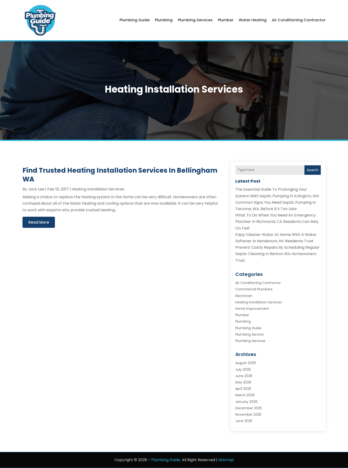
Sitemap (226, 460)
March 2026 (245, 395)
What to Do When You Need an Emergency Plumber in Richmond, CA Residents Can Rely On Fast (276, 221)
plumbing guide (135, 20)
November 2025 (248, 414)
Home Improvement (252, 308)
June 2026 (243, 376)
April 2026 (243, 388)
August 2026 (245, 362)
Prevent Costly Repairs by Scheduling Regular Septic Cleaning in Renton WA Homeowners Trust (277, 254)
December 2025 (248, 408)
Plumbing (164, 20)
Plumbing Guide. (166, 460)
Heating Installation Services (98, 189)
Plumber (225, 20)
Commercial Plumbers (253, 289)
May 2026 (243, 382)
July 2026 (243, 369)
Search (312, 170)
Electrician (243, 295)
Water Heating (253, 20)
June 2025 (243, 420)
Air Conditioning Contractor (299, 20)
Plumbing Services (195, 20)
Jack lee (36, 189)
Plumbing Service (249, 334)
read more (38, 222)
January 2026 (246, 401)
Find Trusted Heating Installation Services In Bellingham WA (120, 175)
